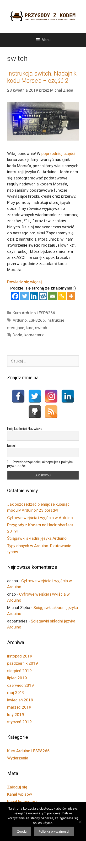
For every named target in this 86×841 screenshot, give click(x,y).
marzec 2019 (19, 707)
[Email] (52, 296)
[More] (71, 296)
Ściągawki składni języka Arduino (37, 538)
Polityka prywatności (53, 831)
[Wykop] (43, 296)
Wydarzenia (17, 758)
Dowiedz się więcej (24, 281)
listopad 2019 (19, 656)
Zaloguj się (17, 787)
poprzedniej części (58, 153)
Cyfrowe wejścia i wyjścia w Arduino (40, 517)
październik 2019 (22, 663)
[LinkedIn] (67, 396)
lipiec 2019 (17, 677)
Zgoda (22, 831)
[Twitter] (24, 296)
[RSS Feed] (51, 411)
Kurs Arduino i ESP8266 (34, 312)
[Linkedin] (34, 296)
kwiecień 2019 (20, 700)
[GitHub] (34, 411)
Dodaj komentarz (28, 334)
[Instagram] (51, 396)
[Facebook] (15, 296)
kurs (29, 327)
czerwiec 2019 (20, 685)
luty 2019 (15, 714)
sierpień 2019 (19, 670)
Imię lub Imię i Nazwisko (24, 429)
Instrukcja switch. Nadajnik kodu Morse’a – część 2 (41, 77)
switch (41, 327)
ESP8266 (36, 320)
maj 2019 (16, 692)
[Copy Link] (62, 296)
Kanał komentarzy (23, 801)
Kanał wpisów (19, 794)
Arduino (20, 320)
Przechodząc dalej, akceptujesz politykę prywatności (40, 464)
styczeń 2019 (19, 721)
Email (11, 445)
